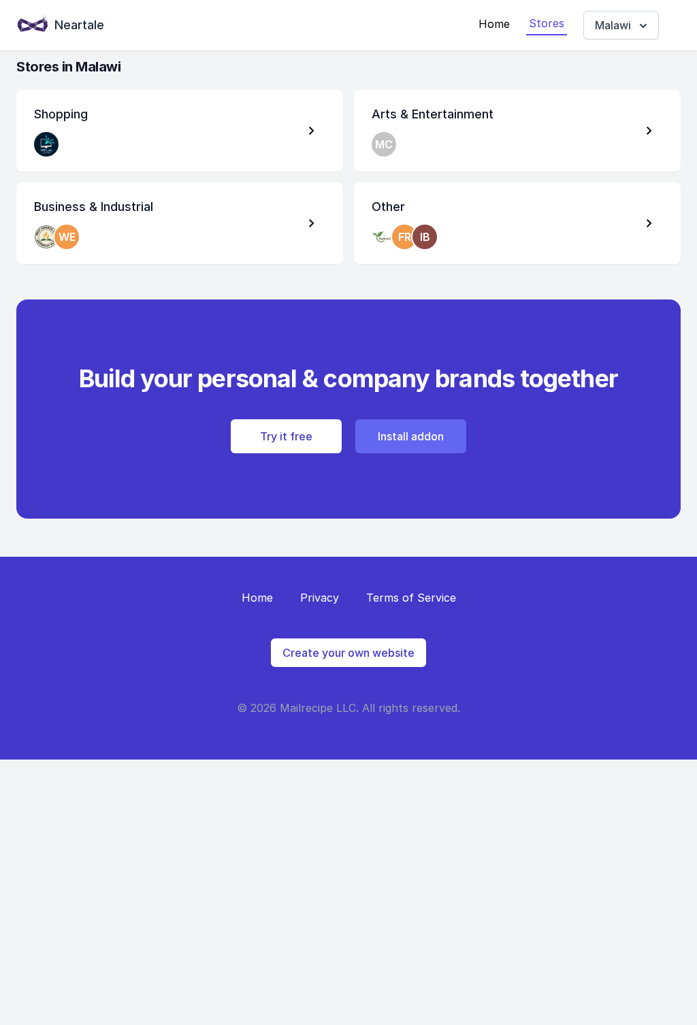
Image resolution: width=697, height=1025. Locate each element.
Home (494, 24)
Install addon (411, 436)
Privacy (319, 597)
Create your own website (348, 653)
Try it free (286, 436)
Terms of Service (411, 597)
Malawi (613, 25)
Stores (546, 23)
